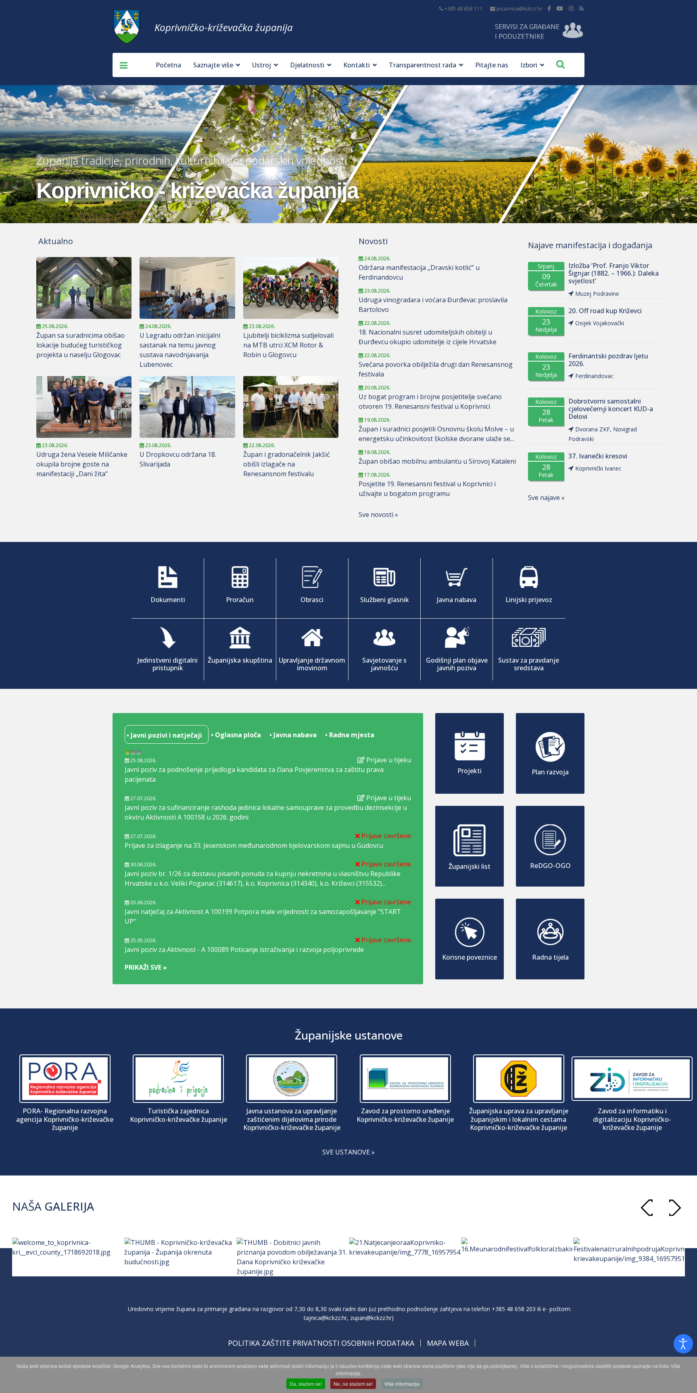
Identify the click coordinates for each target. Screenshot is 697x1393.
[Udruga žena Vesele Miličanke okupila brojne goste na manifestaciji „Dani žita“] (83, 407)
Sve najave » (546, 497)
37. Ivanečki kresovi (597, 456)
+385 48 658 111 (463, 8)
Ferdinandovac (594, 376)
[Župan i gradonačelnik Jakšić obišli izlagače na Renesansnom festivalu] (290, 407)
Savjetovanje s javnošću (384, 664)
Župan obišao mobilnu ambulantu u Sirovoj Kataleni (437, 461)
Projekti (469, 770)
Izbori (528, 65)
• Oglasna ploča (235, 734)
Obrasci (312, 599)
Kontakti (356, 65)
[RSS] (581, 8)
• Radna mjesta (348, 734)
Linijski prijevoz (528, 599)
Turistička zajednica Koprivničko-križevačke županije (178, 1115)
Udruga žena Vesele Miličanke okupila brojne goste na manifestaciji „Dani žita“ (81, 464)
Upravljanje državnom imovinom (312, 664)
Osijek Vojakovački (599, 323)
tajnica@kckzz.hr (325, 1318)
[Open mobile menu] (121, 65)
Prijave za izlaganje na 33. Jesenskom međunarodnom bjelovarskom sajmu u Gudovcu (254, 845)
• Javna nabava (292, 734)
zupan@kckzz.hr (371, 1318)
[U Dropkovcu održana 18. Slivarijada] (187, 407)
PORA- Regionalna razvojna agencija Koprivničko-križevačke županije (64, 1119)
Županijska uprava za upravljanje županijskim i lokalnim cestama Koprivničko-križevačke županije (518, 1119)
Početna (168, 65)
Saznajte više (213, 65)
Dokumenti (167, 599)
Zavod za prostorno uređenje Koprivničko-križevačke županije (405, 1115)
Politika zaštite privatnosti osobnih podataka (321, 1343)
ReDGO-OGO (550, 865)
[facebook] (549, 8)
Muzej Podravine (597, 293)
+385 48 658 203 (514, 1309)
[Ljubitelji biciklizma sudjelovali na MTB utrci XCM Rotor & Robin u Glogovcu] (290, 288)
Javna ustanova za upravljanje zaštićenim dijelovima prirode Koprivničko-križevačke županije (291, 1119)
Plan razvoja (550, 772)
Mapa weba (448, 1343)
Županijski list (469, 866)
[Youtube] (560, 8)
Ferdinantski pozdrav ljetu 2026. (608, 360)
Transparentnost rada (422, 65)
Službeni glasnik (384, 599)
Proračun (240, 599)
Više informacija (401, 1383)
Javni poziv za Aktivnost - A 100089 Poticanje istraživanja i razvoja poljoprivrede (244, 949)
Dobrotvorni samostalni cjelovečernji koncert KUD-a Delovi (610, 409)
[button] (675, 1207)
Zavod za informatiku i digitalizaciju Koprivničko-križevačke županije (632, 1119)
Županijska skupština (240, 660)
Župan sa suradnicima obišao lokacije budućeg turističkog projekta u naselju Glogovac (80, 345)
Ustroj (261, 65)
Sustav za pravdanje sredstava (528, 664)
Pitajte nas (491, 65)
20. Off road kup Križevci (605, 311)
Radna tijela (550, 957)
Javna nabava (456, 599)
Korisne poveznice (469, 957)
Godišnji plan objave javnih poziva (457, 664)
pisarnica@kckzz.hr (520, 8)
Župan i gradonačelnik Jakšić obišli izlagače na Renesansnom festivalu (286, 464)
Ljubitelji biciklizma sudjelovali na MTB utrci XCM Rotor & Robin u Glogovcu (288, 345)
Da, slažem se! (306, 1383)
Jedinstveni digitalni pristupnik (168, 664)
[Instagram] (571, 8)
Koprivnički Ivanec (598, 468)
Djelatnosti (307, 65)
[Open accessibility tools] (683, 1343)
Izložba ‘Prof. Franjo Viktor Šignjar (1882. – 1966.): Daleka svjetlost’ (613, 273)
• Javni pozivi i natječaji (163, 735)
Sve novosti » (378, 514)
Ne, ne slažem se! (353, 1383)
